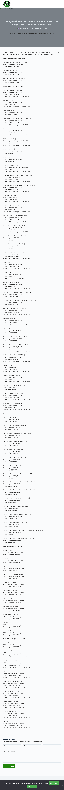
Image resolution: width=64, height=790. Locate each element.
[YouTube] (3, 780)
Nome (6, 746)
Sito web (46, 746)
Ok (29, 787)
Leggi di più (53, 783)
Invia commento (9, 766)
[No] (62, 785)
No (35, 787)
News (45, 28)
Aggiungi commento (10, 751)
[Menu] (60, 4)
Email (25, 746)
